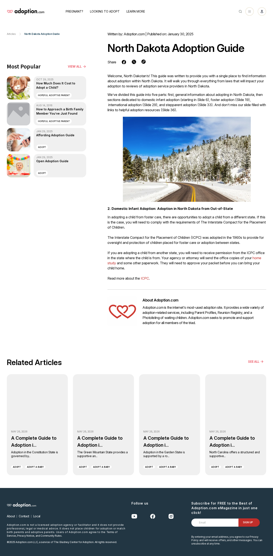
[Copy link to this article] (143, 62)
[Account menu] (262, 11)
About (11, 516)
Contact (24, 516)
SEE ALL (253, 361)
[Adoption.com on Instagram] (171, 516)
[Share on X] (134, 62)
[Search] (240, 11)
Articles (11, 34)
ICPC (145, 278)
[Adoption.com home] (25, 11)
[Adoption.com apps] (249, 11)
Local (36, 516)
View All (75, 66)
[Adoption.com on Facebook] (153, 516)
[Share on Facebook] (123, 62)
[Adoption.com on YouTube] (134, 516)
